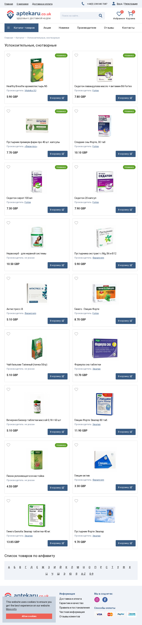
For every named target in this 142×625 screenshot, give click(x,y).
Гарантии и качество (71, 603)
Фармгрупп (98, 257)
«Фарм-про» (31, 146)
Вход (119, 3)
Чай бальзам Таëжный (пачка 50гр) (27, 364)
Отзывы (109, 27)
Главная (9, 4)
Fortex (95, 90)
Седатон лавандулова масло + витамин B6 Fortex (103, 86)
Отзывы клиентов (69, 616)
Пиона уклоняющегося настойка (25, 476)
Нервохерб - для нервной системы (26, 253)
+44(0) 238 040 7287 (97, 4)
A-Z (83, 573)
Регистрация (130, 3)
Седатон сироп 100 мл (19, 198)
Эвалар (96, 369)
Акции (47, 27)
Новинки (64, 27)
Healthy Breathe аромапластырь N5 (27, 86)
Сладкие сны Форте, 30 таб (89, 142)
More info (11, 609)
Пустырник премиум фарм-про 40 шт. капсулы (33, 142)
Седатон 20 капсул (85, 198)
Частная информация (72, 612)
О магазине (22, 4)
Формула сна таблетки (87, 364)
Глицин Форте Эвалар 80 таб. (91, 420)
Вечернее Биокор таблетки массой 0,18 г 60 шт (34, 420)
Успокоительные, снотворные (43, 37)
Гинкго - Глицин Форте (86, 309)
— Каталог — (20, 37)
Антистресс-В (15, 309)
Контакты (128, 27)
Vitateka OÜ (30, 90)
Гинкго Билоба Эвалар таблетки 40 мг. (29, 531)
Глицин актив (82, 475)
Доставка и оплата (42, 4)
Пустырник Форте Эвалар (89, 531)
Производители (86, 27)
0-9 (91, 573)
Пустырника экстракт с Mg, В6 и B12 (95, 253)
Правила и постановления (74, 607)
